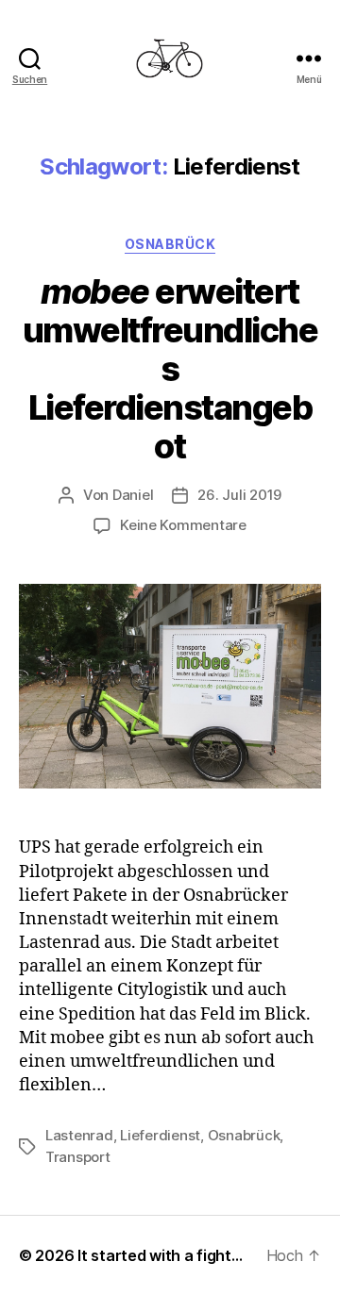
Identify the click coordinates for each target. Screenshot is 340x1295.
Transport (77, 1157)
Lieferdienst (160, 1135)
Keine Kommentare (183, 525)
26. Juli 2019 (239, 495)
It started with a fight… (160, 1255)
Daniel (132, 495)
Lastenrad (79, 1135)
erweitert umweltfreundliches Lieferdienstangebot (170, 369)
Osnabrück (170, 244)
